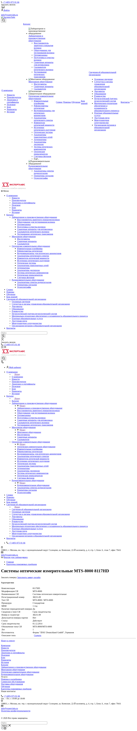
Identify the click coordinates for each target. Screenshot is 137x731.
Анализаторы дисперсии (40, 143)
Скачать (37, 635)
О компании (7, 90)
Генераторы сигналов (44, 176)
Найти (4, 726)
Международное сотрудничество (101, 121)
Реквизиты (12, 109)
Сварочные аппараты (43, 86)
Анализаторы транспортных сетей (43, 136)
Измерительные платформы (41, 102)
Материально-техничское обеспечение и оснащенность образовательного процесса (106, 107)
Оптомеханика (40, 55)
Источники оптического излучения (44, 128)
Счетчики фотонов (42, 156)
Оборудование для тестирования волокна (44, 51)
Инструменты (40, 84)
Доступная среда (101, 118)
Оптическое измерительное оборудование (41, 97)
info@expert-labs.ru (9, 15)
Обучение (75, 102)
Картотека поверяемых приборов (16, 689)
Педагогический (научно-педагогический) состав (106, 99)
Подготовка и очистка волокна (31, 227)
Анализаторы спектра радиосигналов (44, 172)
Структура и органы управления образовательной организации (103, 85)
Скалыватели (40, 89)
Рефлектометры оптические (41, 107)
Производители (14, 97)
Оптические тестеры (43, 132)
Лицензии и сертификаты (13, 101)
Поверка (67, 102)
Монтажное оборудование (40, 82)
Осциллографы (41, 178)
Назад (17, 374)
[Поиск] (3, 20)
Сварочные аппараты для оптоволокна (43, 63)
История (11, 112)
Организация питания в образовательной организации (105, 127)
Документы (99, 91)
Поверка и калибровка (11, 679)
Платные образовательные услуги (27, 318)
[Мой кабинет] (2, 340)
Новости (11, 95)
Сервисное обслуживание (13, 681)
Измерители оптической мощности (44, 123)
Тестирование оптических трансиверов (40, 74)
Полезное (11, 104)
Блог (9, 107)
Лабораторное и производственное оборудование (36, 38)
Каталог (27, 24)
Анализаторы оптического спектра (43, 119)
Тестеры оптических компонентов (43, 148)
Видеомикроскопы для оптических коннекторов (44, 113)
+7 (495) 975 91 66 (11, 2)
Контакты (125, 102)
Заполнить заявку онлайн (29, 577)
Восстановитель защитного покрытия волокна (43, 45)
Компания (5, 645)
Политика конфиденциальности (15, 711)
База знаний (84, 102)
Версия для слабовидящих (16, 557)
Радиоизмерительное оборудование (38, 167)
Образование (100, 94)
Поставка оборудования (12, 684)
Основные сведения (103, 79)
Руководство (100, 96)
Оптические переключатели (41, 152)
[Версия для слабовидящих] (3, 7)
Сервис (59, 102)
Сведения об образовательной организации (26, 299)
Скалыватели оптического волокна (43, 68)
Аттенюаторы (40, 139)
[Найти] (3, 336)
